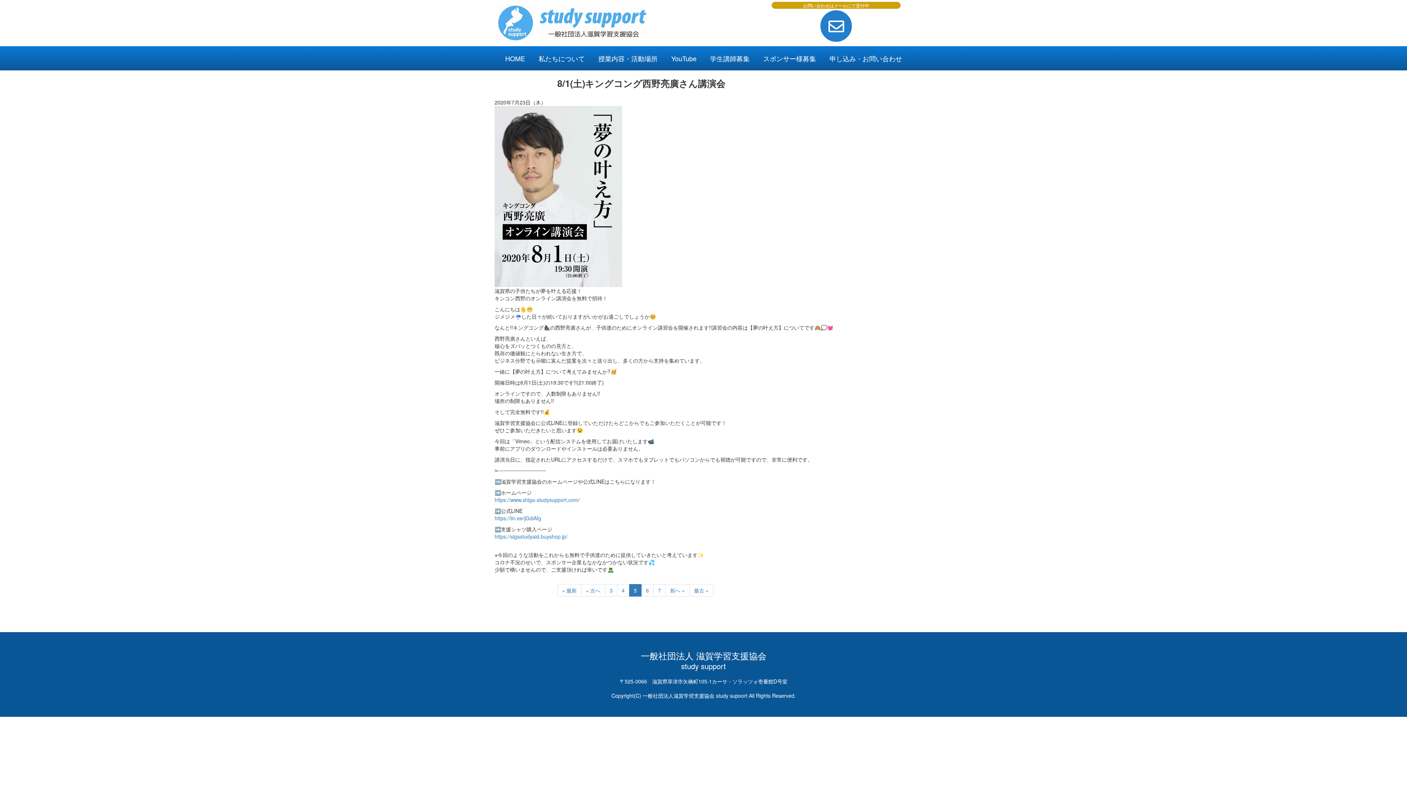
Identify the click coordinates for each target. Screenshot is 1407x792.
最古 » (701, 590)
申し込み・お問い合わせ (866, 58)
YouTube (684, 58)
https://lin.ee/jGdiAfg (518, 518)
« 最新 (569, 590)
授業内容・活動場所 (628, 58)
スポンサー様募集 (789, 58)
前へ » (677, 590)
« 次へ (593, 590)
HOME (515, 58)
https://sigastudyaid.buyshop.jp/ (531, 536)
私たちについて (562, 58)
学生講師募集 (730, 58)
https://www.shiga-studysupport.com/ (537, 499)
